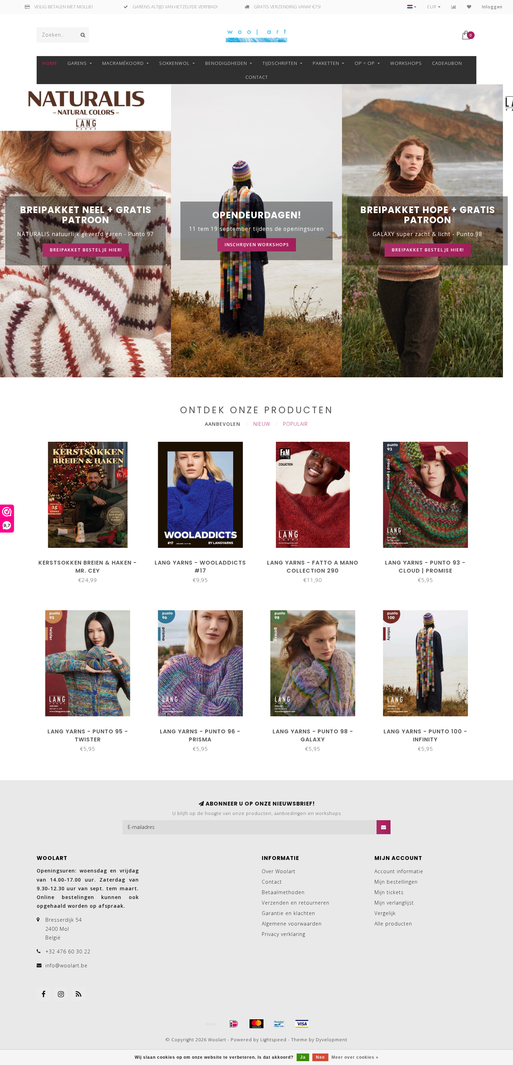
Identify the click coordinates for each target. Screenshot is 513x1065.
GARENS (77, 63)
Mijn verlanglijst (394, 902)
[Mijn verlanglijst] (469, 7)
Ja (303, 1057)
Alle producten (393, 923)
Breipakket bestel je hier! (86, 250)
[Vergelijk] (453, 7)
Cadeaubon (447, 63)
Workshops (406, 63)
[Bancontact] (279, 1024)
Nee (320, 1057)
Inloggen (492, 7)
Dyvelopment (331, 1040)
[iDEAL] (234, 1024)
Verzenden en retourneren (295, 902)
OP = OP (365, 63)
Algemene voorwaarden (292, 923)
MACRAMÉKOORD (123, 63)
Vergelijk (385, 913)
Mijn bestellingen (396, 881)
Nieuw (261, 424)
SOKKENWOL (174, 63)
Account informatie (398, 871)
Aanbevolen (222, 424)
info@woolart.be (66, 965)
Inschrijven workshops (256, 245)
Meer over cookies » (355, 1057)
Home (49, 63)
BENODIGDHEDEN (226, 63)
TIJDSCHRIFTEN (279, 63)
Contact (256, 77)
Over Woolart (279, 871)
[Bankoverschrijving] (211, 1024)
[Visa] (302, 1024)
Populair (295, 424)
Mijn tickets (389, 892)
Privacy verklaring (283, 934)
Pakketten (326, 63)
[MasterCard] (256, 1024)
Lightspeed (273, 1040)
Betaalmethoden (283, 892)
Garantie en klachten (288, 913)
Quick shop (91, 560)
